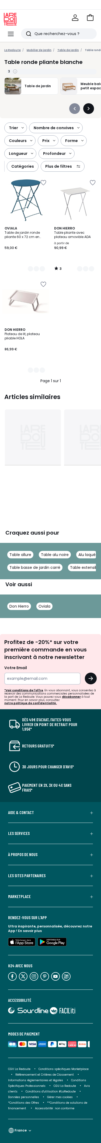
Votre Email (15, 667)
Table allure (20, 554)
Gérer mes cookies (60, 1097)
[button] (90, 17)
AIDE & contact (21, 812)
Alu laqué (87, 554)
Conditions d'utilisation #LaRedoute (51, 1092)
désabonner (71, 697)
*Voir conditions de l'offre (23, 690)
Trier (13, 128)
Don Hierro (19, 606)
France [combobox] (21, 1130)
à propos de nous (22, 854)
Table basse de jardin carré (34, 567)
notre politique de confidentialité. (30, 703)
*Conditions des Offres (23, 1103)
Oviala (44, 606)
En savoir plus (30, 931)
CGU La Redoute (65, 1086)
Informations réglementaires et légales (35, 1080)
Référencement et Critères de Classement (44, 1075)
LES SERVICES (19, 833)
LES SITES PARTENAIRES (27, 875)
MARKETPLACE (19, 896)
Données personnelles (23, 1097)
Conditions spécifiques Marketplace (64, 1069)
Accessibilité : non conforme (54, 1108)
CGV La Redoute (19, 1069)
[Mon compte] (75, 17)
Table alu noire (55, 554)
